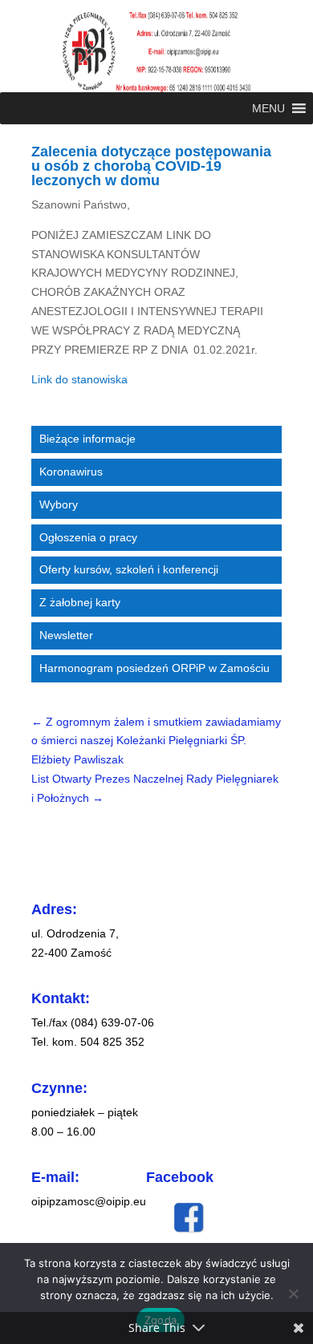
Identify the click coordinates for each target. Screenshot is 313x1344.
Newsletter (66, 635)
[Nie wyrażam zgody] (293, 1293)
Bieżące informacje (87, 438)
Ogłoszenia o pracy (88, 537)
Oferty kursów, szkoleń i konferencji (128, 569)
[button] (268, 108)
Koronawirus (71, 471)
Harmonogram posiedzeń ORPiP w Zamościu (154, 668)
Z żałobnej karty (79, 602)
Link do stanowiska (79, 379)
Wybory (58, 504)
